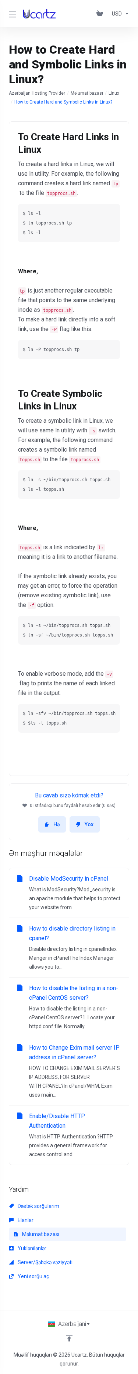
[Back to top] (69, 1338)
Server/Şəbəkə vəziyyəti (44, 1262)
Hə (56, 824)
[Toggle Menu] (11, 13)
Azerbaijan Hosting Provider (37, 93)
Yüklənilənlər (31, 1248)
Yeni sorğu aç (33, 1276)
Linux (114, 93)
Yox (89, 824)
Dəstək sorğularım (38, 1206)
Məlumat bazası (87, 93)
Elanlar (25, 1220)
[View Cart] (101, 13)
